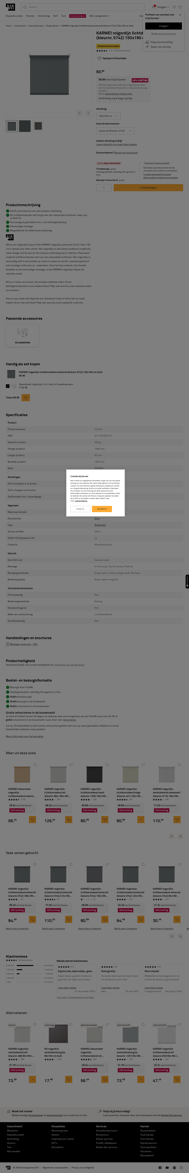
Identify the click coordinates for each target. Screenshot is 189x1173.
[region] (95, 493)
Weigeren (80, 509)
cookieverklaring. (81, 501)
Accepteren (102, 509)
